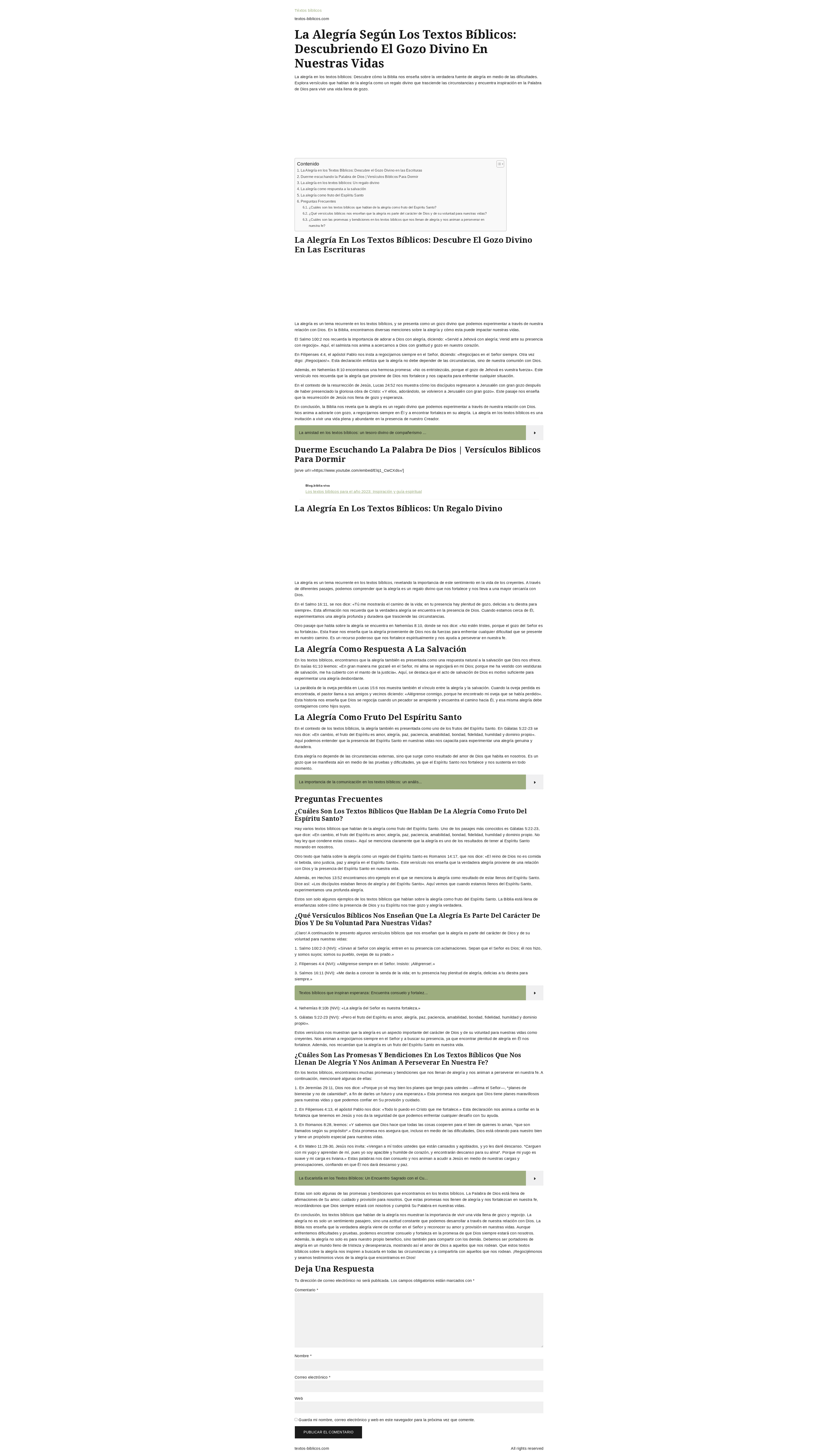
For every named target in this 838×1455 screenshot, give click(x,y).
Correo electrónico (312, 1377)
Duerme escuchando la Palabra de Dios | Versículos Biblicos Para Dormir (359, 177)
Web (299, 1398)
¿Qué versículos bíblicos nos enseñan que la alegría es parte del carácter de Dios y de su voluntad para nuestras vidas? (398, 213)
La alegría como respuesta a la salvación (333, 189)
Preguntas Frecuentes (318, 201)
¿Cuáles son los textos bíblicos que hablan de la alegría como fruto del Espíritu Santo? (372, 207)
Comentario (306, 1290)
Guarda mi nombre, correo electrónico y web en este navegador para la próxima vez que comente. (387, 1420)
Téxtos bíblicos (308, 10)
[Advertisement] (419, 125)
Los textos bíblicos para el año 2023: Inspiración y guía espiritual (364, 491)
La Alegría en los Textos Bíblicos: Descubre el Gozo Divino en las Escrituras (361, 170)
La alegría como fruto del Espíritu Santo (332, 195)
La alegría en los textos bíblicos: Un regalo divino (340, 183)
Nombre (303, 1356)
